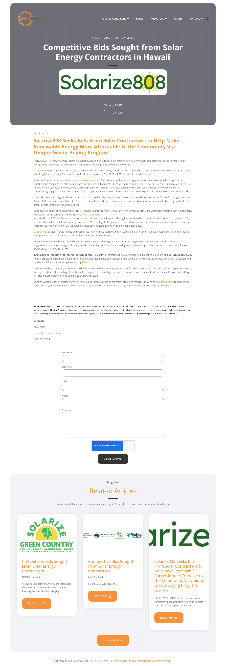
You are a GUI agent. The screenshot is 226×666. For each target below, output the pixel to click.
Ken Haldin (117, 112)
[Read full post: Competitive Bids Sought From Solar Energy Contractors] (47, 534)
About (178, 18)
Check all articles (113, 640)
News (139, 18)
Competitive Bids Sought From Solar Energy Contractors (44, 566)
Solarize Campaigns (113, 18)
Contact (194, 18)
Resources (157, 18)
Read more (35, 603)
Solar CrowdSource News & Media (113, 38)
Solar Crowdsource (90, 214)
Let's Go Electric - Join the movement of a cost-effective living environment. (131, 660)
